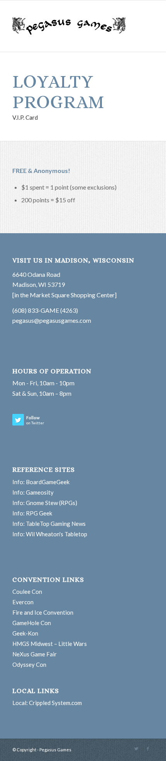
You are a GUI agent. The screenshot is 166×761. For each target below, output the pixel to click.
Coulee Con (27, 591)
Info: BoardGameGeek (40, 481)
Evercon (23, 601)
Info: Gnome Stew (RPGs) (44, 502)
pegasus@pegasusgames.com (51, 320)
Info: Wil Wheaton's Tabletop (49, 533)
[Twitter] (136, 748)
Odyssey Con (29, 664)
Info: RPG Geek (32, 513)
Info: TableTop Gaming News (49, 523)
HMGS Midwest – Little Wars (49, 643)
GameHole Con (31, 622)
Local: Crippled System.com (47, 702)
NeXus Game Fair (34, 654)
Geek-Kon (25, 633)
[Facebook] (148, 748)
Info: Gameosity (33, 492)
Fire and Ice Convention (42, 612)
